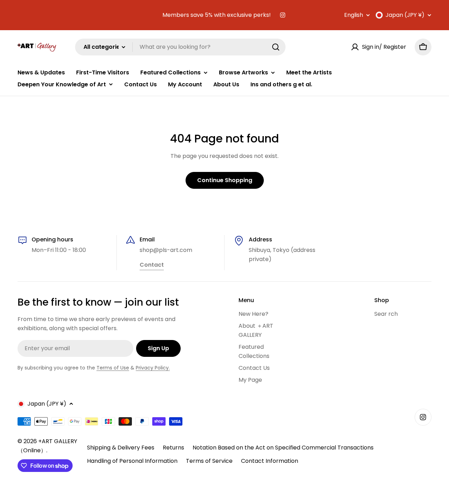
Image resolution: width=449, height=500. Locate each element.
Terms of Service (209, 461)
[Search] (276, 47)
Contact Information (269, 461)
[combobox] (180, 47)
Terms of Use (112, 367)
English (353, 15)
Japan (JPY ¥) (405, 15)
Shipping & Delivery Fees (120, 448)
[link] (152, 265)
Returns (173, 448)
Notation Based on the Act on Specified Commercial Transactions (283, 448)
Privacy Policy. (153, 367)
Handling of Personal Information (132, 461)
